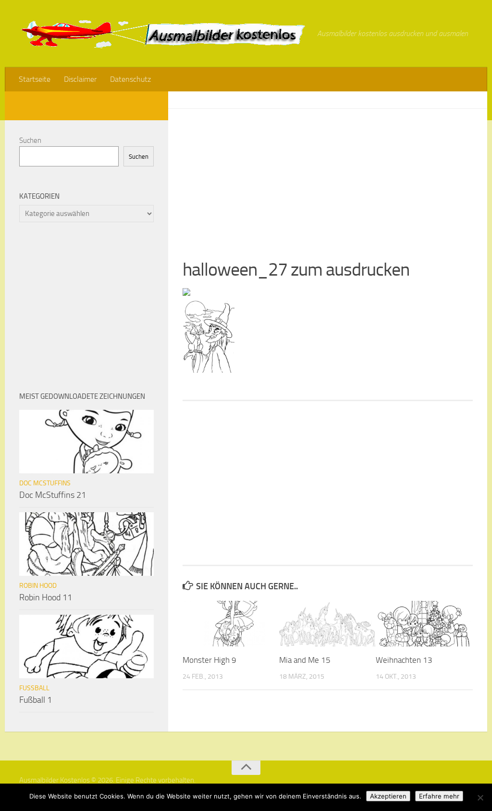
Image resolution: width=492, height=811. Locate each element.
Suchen (30, 140)
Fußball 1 (35, 700)
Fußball (34, 688)
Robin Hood (38, 586)
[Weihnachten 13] (424, 623)
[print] (186, 293)
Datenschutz (130, 79)
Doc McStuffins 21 (52, 495)
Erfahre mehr (439, 796)
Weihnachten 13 (404, 660)
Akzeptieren (388, 796)
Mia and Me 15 (305, 660)
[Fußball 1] (86, 646)
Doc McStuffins (45, 483)
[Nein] (480, 797)
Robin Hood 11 (45, 597)
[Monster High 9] (231, 623)
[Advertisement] (327, 176)
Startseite (34, 79)
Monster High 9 (209, 660)
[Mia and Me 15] (327, 623)
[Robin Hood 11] (86, 544)
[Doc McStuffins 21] (86, 441)
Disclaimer (80, 79)
